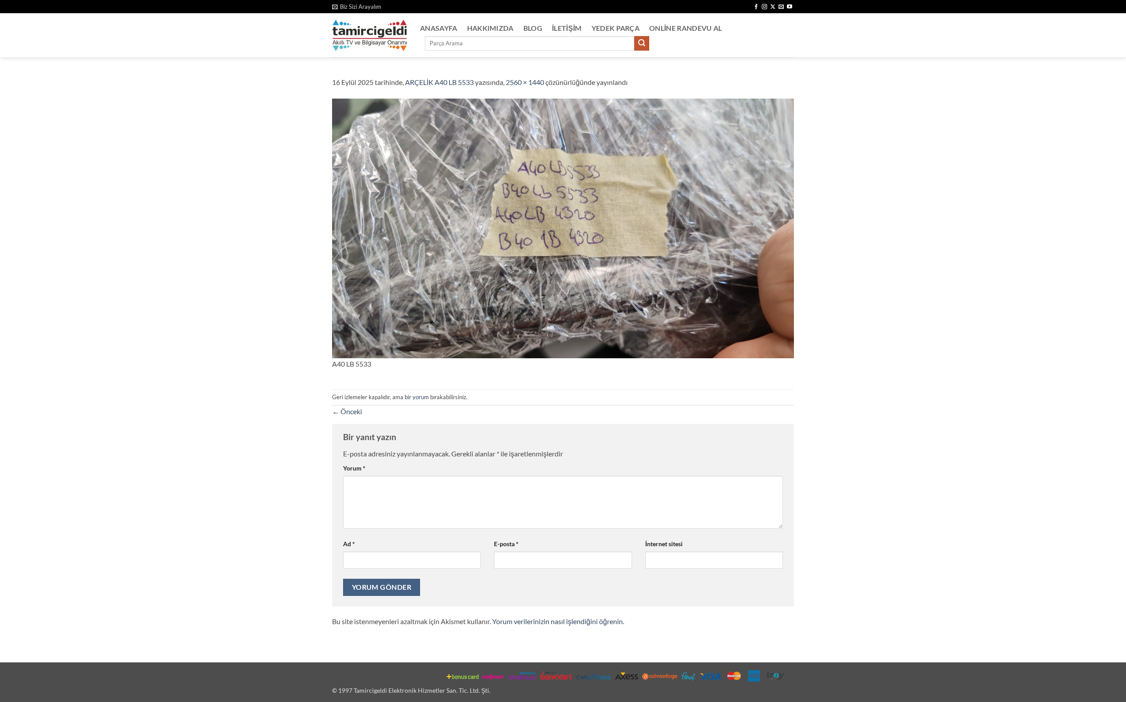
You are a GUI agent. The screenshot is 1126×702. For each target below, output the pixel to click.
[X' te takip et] (772, 7)
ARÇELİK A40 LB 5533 (439, 82)
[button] (356, 6)
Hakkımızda (490, 28)
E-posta (506, 544)
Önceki (347, 411)
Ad (349, 544)
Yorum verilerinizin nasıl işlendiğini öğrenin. (558, 621)
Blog (532, 28)
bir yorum (417, 397)
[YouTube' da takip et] (789, 7)
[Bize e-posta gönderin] (781, 7)
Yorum (354, 468)
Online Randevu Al (685, 28)
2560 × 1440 (525, 82)
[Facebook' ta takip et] (756, 7)
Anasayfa (438, 28)
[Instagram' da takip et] (764, 7)
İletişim (567, 28)
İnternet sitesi (664, 544)
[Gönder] (641, 43)
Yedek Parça (616, 28)
